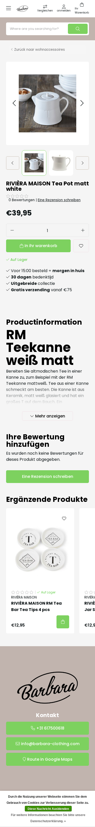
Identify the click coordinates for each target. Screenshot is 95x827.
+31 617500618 (50, 728)
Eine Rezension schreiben (59, 200)
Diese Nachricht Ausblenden (48, 809)
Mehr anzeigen (50, 416)
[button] (14, 103)
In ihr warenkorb (41, 246)
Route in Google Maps (49, 759)
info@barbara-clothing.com (50, 744)
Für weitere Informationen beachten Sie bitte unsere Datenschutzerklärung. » (48, 818)
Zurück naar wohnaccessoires (39, 49)
